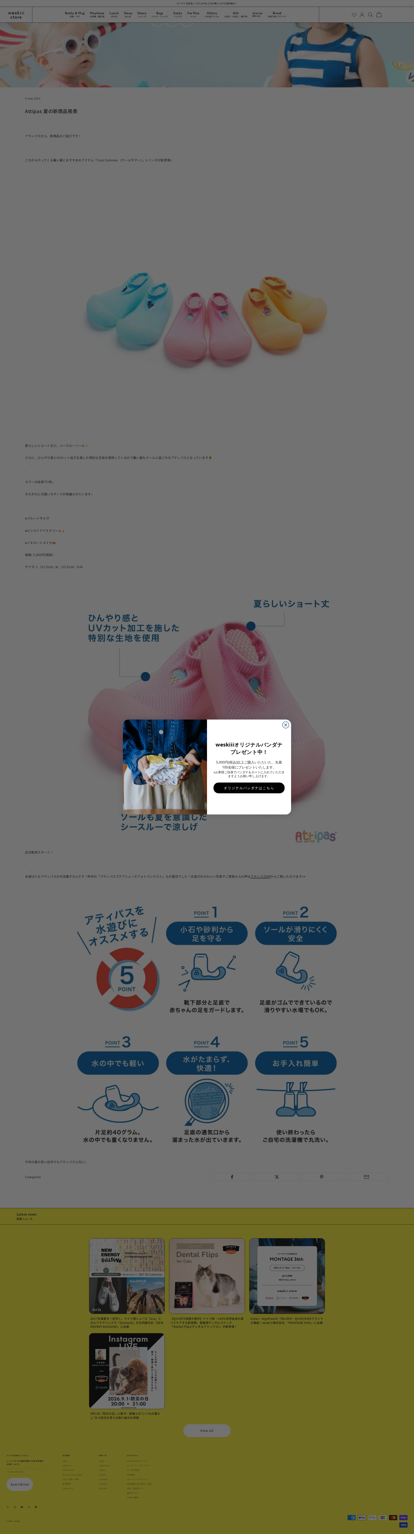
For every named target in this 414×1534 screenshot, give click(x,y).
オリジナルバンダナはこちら (249, 788)
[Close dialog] (285, 725)
